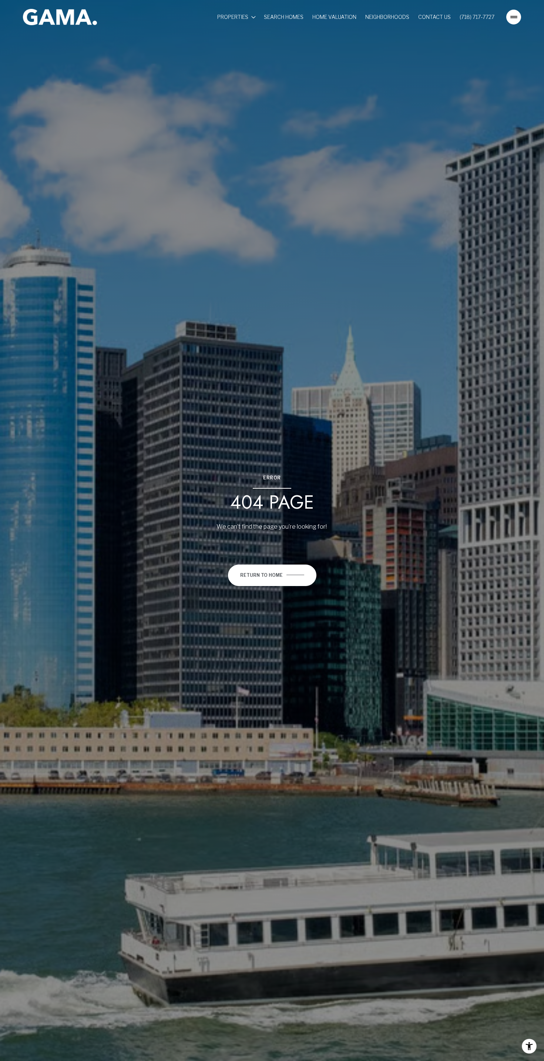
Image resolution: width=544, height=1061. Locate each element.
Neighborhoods (387, 17)
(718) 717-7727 (477, 17)
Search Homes (283, 17)
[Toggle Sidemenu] (513, 17)
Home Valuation (334, 17)
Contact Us (434, 17)
